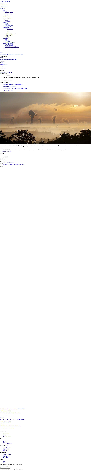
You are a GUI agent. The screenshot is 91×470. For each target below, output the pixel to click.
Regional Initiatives (8, 28)
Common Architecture (8, 18)
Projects (6, 39)
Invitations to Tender (8, 13)
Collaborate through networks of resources (12, 47)
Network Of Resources (8, 17)
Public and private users (9, 25)
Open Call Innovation (6, 37)
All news (4, 461)
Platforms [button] (4, 16)
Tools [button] (3, 19)
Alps (7, 30)
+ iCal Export (9, 151)
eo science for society (4, 4)
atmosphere (4, 162)
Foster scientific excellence (9, 44)
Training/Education (6, 160)
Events (22, 469)
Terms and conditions (4, 466)
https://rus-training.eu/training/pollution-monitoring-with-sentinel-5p (14, 164)
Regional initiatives (10, 29)
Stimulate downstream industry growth (11, 46)
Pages (8, 469)
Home (4, 10)
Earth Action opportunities (9, 12)
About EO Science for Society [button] (8, 43)
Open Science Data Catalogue (10, 42)
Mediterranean (9, 32)
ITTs (11, 469)
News (5, 469)
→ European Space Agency (5, 1)
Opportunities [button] (5, 11)
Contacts (4, 48)
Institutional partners (8, 26)
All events (2, 417)
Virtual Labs (5, 450)
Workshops (4, 455)
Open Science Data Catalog (7, 443)
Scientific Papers (7, 41)
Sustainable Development (9, 35)
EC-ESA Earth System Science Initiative (11, 33)
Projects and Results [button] (6, 38)
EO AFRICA (7, 36)
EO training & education (7, 454)
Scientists (6, 23)
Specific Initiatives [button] (6, 27)
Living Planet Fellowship (9, 34)
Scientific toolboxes (8, 21)
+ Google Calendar (3, 151)
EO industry (7, 24)
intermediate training (10, 162)
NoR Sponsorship (8, 15)
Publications (7, 40)
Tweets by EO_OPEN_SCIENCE (6, 72)
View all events (3, 68)
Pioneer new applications (9, 45)
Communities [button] (5, 22)
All (2, 469)
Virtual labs (6, 20)
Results (18, 469)
